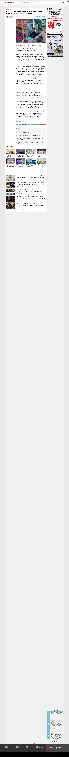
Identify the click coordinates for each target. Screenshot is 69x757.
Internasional (17, 747)
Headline (6, 747)
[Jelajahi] (68, 1)
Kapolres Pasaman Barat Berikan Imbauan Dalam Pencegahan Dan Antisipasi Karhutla (30, 204)
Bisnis (37, 746)
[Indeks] (61, 2)
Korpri (27, 747)
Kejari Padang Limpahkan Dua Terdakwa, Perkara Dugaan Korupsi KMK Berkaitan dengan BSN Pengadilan (56, 730)
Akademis (27, 746)
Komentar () (43, 16)
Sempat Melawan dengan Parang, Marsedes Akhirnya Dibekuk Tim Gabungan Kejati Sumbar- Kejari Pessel (31, 198)
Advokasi (6, 746)
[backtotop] (34, 744)
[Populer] (63, 2)
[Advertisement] (10, 35)
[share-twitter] (37, 16)
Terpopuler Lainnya (55, 739)
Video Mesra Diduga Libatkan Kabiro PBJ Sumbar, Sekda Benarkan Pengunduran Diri (56, 713)
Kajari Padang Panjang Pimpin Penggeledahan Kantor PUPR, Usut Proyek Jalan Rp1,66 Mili (31, 190)
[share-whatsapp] (39, 16)
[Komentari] (43, 124)
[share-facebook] (35, 16)
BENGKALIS (9, 9)
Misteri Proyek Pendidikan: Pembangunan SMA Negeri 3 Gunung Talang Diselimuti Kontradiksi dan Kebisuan (56, 725)
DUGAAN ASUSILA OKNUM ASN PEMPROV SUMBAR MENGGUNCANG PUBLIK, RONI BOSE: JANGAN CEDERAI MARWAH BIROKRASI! (56, 736)
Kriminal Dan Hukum (39, 747)
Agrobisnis (17, 746)
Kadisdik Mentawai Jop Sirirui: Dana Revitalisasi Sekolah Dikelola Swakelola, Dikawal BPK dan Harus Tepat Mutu (31, 177)
